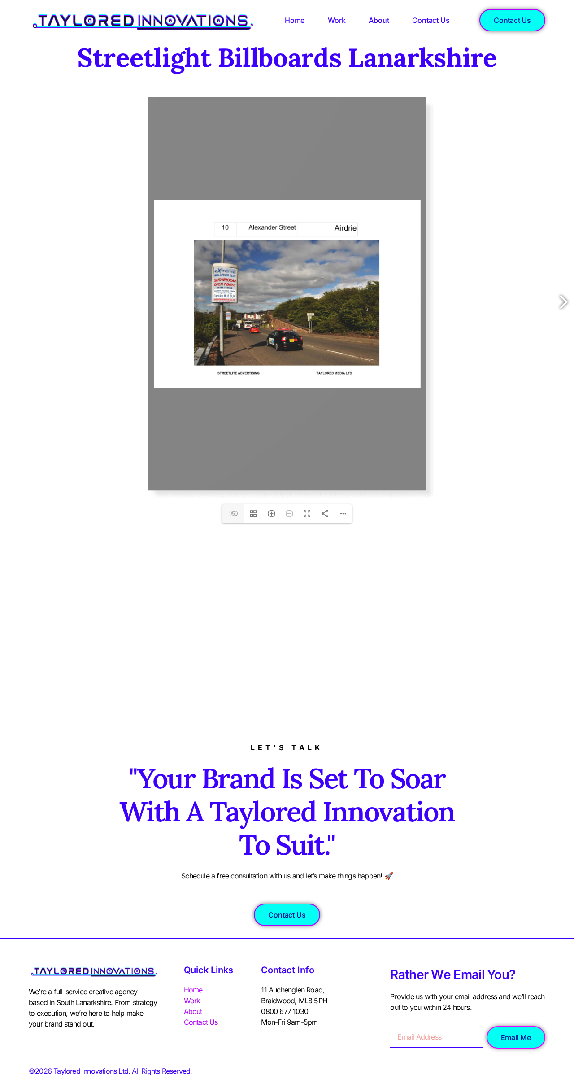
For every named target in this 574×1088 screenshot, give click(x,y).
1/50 (233, 513)
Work (336, 20)
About (379, 20)
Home (294, 20)
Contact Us (430, 20)
